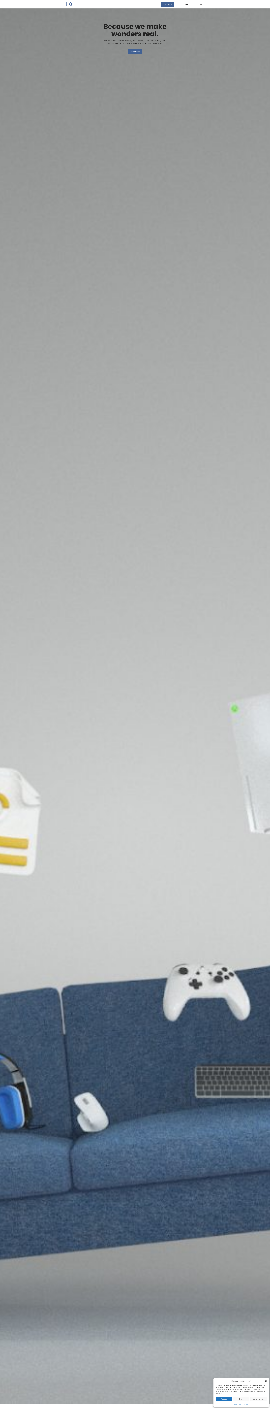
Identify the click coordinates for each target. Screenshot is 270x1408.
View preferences (258, 1399)
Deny (241, 1399)
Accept (224, 1399)
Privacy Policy (238, 1404)
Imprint (246, 1404)
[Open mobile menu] (187, 4)
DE (201, 4)
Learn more (135, 51)
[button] (266, 1381)
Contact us (168, 4)
